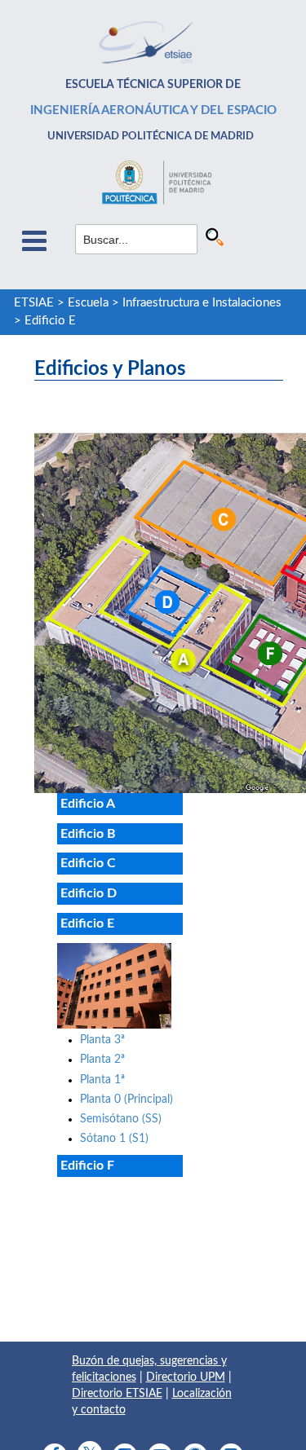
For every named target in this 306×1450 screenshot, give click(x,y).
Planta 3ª (102, 1040)
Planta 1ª (102, 1080)
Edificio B (88, 833)
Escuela (88, 303)
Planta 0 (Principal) (126, 1099)
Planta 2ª (102, 1059)
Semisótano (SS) (121, 1119)
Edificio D (88, 893)
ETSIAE (34, 303)
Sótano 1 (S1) (114, 1138)
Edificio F (87, 1165)
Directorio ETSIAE (117, 1393)
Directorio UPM (185, 1377)
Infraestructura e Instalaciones (202, 303)
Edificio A (87, 803)
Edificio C (88, 863)
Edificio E (50, 321)
